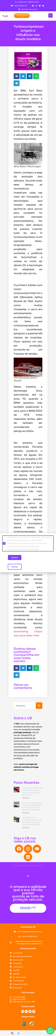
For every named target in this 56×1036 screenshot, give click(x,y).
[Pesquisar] (39, 705)
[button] (22, 15)
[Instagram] (36, 5)
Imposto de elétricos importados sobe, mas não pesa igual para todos (32, 791)
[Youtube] (43, 5)
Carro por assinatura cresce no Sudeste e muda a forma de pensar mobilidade (32, 806)
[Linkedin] (39, 5)
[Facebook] (33, 5)
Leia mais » (25, 798)
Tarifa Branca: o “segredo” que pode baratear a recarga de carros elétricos (32, 821)
